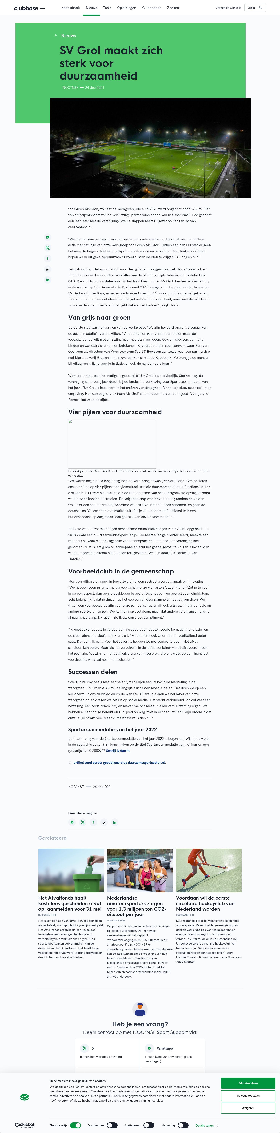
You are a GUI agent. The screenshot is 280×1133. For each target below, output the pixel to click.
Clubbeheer (151, 8)
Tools (107, 8)
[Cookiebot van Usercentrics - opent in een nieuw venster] (24, 1125)
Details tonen (204, 1125)
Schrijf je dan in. (118, 750)
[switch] (112, 1125)
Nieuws (91, 8)
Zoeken (173, 8)
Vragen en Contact (228, 8)
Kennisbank (70, 8)
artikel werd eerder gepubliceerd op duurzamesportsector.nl (119, 762)
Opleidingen (126, 8)
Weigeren (248, 1108)
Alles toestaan (248, 1083)
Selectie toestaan (248, 1095)
